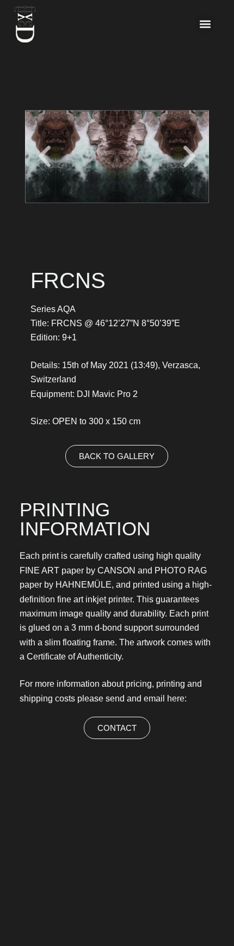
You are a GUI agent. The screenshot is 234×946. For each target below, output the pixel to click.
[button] (205, 24)
